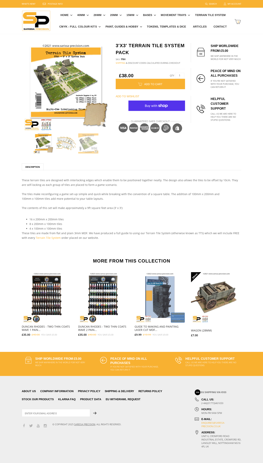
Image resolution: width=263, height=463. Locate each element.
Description (32, 167)
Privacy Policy (89, 391)
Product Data (90, 399)
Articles (200, 26)
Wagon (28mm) (201, 330)
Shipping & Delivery (119, 391)
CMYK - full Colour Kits (78, 26)
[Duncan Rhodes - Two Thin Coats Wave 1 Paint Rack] (47, 297)
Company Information (57, 391)
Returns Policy (150, 391)
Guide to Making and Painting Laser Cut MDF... (156, 328)
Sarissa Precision (84, 424)
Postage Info (55, 3)
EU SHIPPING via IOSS (213, 392)
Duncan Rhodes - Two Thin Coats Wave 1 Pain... (46, 328)
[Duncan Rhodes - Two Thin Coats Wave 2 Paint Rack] (103, 297)
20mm (114, 15)
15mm (130, 15)
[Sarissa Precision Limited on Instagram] (45, 426)
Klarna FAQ (67, 399)
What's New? (28, 3)
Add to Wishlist (127, 96)
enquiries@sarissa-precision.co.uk (213, 424)
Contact (220, 26)
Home (64, 15)
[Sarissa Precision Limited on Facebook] (24, 426)
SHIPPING (120, 62)
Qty (172, 75)
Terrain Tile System (210, 15)
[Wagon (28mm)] (216, 297)
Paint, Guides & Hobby (122, 26)
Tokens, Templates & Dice (166, 26)
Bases (147, 15)
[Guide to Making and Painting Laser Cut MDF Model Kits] (160, 297)
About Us (29, 391)
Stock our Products (38, 399)
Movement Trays (173, 15)
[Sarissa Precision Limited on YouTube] (38, 426)
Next (249, 303)
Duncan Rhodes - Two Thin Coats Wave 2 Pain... (102, 328)
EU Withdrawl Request (123, 399)
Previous (13, 303)
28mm (97, 15)
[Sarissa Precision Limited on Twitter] (31, 426)
